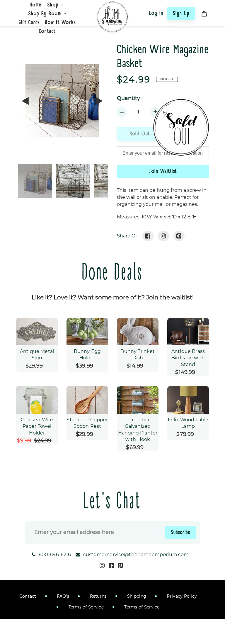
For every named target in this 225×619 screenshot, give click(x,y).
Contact (27, 596)
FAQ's (62, 596)
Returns (97, 596)
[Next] (98, 100)
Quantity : (130, 98)
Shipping (136, 596)
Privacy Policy (181, 596)
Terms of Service (85, 607)
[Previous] (25, 100)
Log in (156, 13)
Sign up (181, 13)
